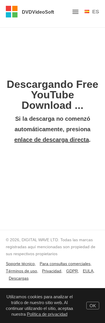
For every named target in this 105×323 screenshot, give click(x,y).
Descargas (19, 278)
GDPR (72, 271)
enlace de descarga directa (51, 139)
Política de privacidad (47, 314)
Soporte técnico (20, 263)
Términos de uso (21, 271)
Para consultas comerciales (65, 263)
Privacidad (51, 271)
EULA (88, 271)
